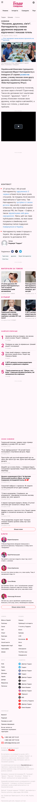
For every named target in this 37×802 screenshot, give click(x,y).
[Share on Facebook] (12, 251)
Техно (3, 639)
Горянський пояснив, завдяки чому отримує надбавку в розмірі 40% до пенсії (11, 315)
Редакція (4, 718)
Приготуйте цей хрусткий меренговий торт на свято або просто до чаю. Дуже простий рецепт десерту (18, 459)
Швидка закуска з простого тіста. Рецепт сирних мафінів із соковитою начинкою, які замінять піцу (18, 512)
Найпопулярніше (9, 331)
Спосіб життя (5, 642)
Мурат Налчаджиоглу (25, 256)
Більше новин (18, 529)
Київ (2, 664)
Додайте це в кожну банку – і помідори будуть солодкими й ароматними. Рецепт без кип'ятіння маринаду (18, 468)
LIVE (19, 636)
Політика (4, 623)
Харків (3, 676)
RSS (23, 697)
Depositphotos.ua (26, 765)
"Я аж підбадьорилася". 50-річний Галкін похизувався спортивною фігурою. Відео (16, 451)
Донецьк (4, 673)
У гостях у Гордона (24, 626)
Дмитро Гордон (27, 664)
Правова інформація (7, 724)
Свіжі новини (7, 439)
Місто (3, 660)
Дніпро (3, 679)
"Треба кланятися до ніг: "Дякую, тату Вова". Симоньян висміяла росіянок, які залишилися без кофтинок (19, 372)
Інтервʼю (15, 10)
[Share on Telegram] (20, 251)
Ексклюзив (21, 639)
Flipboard (24, 694)
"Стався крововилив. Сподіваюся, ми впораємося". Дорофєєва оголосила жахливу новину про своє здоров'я (17, 495)
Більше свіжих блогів (18, 607)
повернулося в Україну (13, 227)
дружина (13, 256)
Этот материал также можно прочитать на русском (18, 39)
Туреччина (5, 256)
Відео (20, 645)
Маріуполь (4, 683)
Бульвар (10, 17)
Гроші (3, 626)
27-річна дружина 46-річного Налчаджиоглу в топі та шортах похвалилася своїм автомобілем (10, 287)
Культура (4, 636)
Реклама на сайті (6, 721)
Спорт (3, 633)
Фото (20, 642)
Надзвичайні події (7, 645)
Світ (2, 629)
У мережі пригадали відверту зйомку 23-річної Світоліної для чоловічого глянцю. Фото (17, 503)
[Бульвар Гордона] (18, 4)
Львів (3, 667)
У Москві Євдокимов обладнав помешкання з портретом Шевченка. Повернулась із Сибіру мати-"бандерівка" (17, 545)
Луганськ (4, 686)
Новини (5, 10)
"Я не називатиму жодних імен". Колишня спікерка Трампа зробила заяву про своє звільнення (16, 521)
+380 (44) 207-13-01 (11, 737)
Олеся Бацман (26, 687)
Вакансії (4, 714)
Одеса (3, 670)
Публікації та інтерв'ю (25, 623)
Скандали (25, 10)
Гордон (3, 17)
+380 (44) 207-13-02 (11, 740)
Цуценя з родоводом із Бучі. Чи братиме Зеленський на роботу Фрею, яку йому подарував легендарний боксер (16, 478)
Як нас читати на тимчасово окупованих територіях (8, 729)
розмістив (24, 75)
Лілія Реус (5, 259)
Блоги (4, 534)
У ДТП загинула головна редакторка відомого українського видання (18, 363)
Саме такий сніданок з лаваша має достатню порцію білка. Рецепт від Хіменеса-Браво (17, 354)
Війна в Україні (6, 620)
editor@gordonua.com (12, 743)
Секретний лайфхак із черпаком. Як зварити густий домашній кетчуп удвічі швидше (16, 486)
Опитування (22, 648)
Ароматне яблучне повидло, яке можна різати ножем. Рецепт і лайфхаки (19, 337)
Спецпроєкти (22, 655)
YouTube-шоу (22, 652)
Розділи (21, 616)
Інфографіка (5, 648)
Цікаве (3, 652)
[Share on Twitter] (16, 251)
